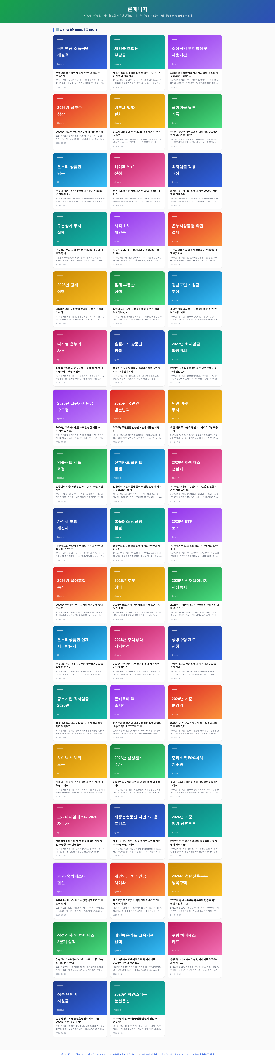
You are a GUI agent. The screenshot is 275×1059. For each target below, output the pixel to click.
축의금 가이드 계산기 (98, 1054)
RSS (69, 1054)
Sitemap (80, 1054)
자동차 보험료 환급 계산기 (125, 1054)
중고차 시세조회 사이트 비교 (174, 1054)
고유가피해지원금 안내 (203, 1054)
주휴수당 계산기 (149, 1054)
